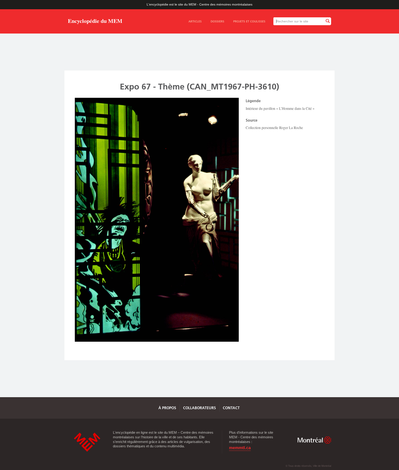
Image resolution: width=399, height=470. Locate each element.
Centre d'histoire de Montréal (87, 442)
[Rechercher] (327, 21)
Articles (195, 21)
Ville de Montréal (314, 440)
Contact (231, 407)
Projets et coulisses (249, 21)
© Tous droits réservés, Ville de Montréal (308, 465)
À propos (167, 407)
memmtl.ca (240, 448)
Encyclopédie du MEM (95, 21)
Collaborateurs (199, 407)
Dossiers (217, 21)
